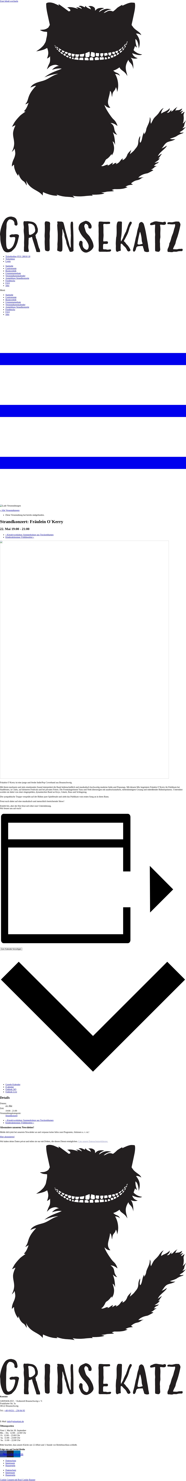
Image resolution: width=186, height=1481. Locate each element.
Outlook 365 (10, 1089)
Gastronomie (10, 268)
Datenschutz (10, 1460)
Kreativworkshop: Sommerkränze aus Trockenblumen (29, 535)
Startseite (9, 266)
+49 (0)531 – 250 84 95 (14, 1410)
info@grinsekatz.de (15, 1421)
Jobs (7, 285)
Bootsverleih (10, 271)
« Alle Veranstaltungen (9, 510)
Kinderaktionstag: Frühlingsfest (19, 537)
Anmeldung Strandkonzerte (17, 278)
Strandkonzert (11, 1115)
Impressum (10, 1463)
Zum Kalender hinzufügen (11, 949)
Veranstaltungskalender (15, 276)
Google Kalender (12, 1084)
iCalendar (9, 1087)
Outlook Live (11, 1092)
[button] (93, 290)
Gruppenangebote (13, 273)
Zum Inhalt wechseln (9, 1)
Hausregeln (10, 1465)
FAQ (7, 283)
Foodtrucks (10, 281)
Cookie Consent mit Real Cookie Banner (17, 1480)
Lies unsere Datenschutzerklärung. (93, 1141)
